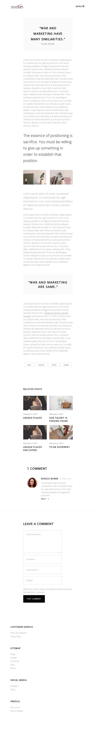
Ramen (13, 668)
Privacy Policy (15, 636)
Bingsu (13, 654)
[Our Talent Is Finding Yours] (61, 403)
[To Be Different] (61, 432)
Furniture (41, 365)
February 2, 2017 (30, 414)
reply (43, 499)
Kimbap (13, 658)
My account (15, 707)
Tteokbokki (14, 661)
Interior (54, 365)
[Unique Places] (35, 403)
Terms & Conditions (18, 633)
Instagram (14, 686)
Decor (29, 365)
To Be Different (59, 447)
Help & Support (16, 711)
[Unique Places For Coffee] (35, 432)
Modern (66, 365)
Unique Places (32, 417)
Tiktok (12, 689)
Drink (12, 665)
